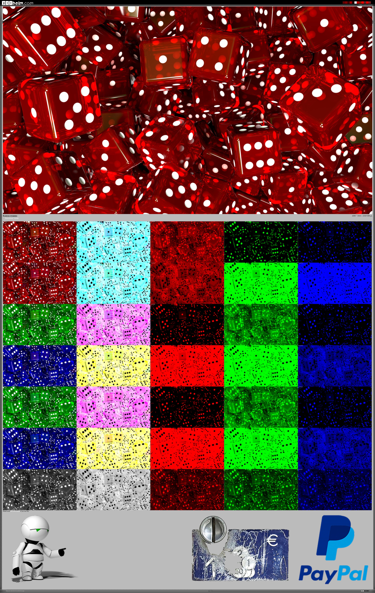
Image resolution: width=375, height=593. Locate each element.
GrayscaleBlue (300, 469)
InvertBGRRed (153, 428)
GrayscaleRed (153, 469)
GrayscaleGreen (227, 469)
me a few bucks (15, 511)
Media (361, 4)
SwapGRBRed (153, 304)
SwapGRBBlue (300, 304)
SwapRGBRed (153, 221)
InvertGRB (78, 304)
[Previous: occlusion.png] (1, 22)
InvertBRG (78, 386)
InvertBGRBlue (300, 428)
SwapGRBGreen (227, 304)
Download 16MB (11, 218)
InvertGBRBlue (300, 345)
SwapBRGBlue (300, 386)
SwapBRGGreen (227, 386)
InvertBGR (78, 428)
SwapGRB (4, 304)
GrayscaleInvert (79, 469)
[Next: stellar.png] (373, 22)
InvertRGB (78, 221)
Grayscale (4, 469)
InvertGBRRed (153, 345)
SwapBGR (4, 428)
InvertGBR (78, 345)
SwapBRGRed (153, 386)
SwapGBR (4, 345)
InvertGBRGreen (227, 345)
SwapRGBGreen (227, 221)
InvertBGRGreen (227, 428)
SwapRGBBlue (300, 221)
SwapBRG (4, 386)
